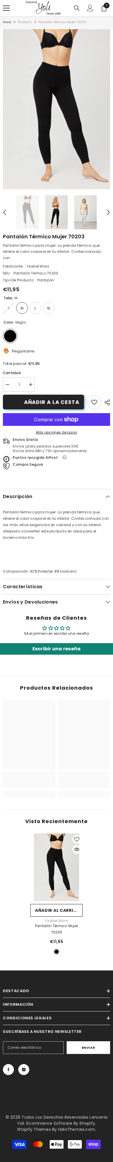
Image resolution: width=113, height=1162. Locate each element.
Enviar (88, 1047)
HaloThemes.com (76, 1129)
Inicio (7, 22)
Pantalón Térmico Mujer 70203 (56, 929)
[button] (4, 212)
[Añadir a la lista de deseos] (76, 839)
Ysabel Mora (38, 266)
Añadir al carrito (57, 910)
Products (25, 22)
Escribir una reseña (56, 648)
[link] (94, 402)
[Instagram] (23, 1069)
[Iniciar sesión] (90, 8)
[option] (56, 109)
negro (56, 952)
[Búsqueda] (76, 8)
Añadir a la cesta (51, 402)
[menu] (6, 8)
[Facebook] (8, 1069)
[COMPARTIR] (105, 402)
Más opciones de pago (56, 432)
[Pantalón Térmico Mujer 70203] (56, 867)
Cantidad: (12, 372)
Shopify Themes (34, 1129)
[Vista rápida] (76, 849)
